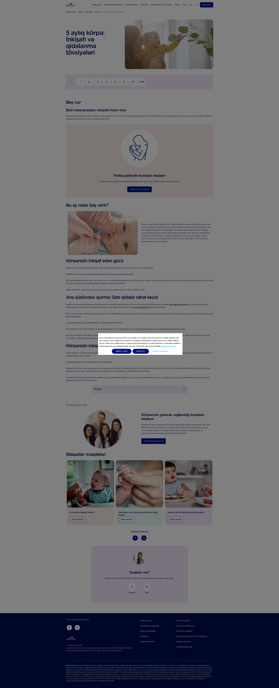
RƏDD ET (140, 351)
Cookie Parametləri (160, 351)
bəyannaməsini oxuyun (168, 346)
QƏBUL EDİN (121, 351)
